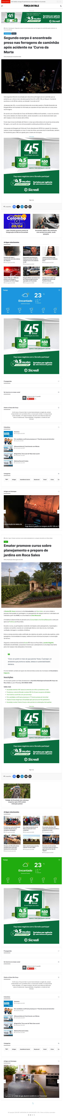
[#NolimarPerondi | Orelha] (8, 463)
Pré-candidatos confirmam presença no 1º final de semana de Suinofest (34, 439)
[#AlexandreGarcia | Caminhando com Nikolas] (8, 449)
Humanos (16, 431)
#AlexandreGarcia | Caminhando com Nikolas (26, 446)
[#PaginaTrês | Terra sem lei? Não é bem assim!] (8, 456)
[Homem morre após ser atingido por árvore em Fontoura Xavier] (50, 271)
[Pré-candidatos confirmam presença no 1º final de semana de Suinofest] (8, 441)
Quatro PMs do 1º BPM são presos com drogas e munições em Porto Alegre (11, 279)
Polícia (14, 33)
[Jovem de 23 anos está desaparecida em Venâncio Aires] (50, 251)
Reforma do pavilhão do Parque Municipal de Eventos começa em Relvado (30, 1)
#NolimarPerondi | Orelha (21, 461)
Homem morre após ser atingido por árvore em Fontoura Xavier (49, 279)
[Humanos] (8, 434)
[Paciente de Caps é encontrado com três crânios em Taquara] (12, 251)
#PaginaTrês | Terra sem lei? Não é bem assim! (27, 453)
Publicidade (31, 136)
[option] (31, 511)
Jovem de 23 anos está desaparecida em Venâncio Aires (50, 259)
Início (6, 28)
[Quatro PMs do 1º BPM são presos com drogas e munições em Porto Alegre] (12, 271)
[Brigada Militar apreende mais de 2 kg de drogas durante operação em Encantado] (31, 271)
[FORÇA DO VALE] (31, 6)
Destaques (11, 28)
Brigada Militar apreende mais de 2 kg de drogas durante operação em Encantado (31, 279)
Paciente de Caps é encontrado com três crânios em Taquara (12, 259)
